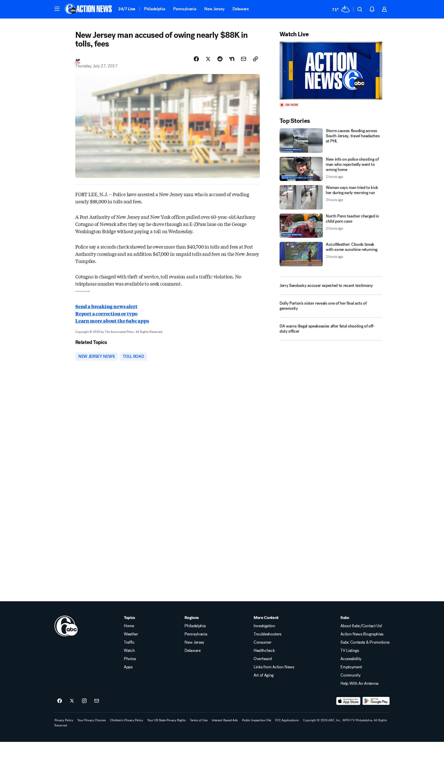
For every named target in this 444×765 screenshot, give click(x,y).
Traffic (129, 642)
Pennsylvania (184, 9)
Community (350, 675)
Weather (131, 634)
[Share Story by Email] (243, 58)
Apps (128, 667)
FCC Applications (287, 720)
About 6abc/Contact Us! (361, 626)
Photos (130, 659)
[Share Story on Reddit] (220, 58)
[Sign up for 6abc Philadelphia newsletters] (96, 701)
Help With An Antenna (359, 683)
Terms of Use (199, 720)
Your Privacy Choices (91, 720)
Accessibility (351, 659)
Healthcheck (264, 651)
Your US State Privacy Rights (166, 720)
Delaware (240, 9)
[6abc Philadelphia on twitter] (72, 701)
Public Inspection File (256, 720)
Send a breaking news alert (106, 306)
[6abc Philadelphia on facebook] (59, 701)
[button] (57, 9)
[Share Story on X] (208, 58)
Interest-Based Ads (225, 720)
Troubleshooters (267, 634)
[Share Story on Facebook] (196, 58)
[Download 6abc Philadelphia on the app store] (348, 701)
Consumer (262, 642)
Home (129, 626)
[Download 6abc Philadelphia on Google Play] (376, 701)
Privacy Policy (63, 720)
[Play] (331, 70)
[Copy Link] (255, 58)
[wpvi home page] (66, 626)
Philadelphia (154, 9)
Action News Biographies (361, 634)
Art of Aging (264, 675)
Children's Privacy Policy (126, 720)
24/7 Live (126, 9)
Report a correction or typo (106, 313)
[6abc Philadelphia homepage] (88, 9)
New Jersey (214, 9)
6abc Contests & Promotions (365, 642)
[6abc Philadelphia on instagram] (84, 701)
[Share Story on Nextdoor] (231, 58)
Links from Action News (274, 667)
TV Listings (349, 651)
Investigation (264, 626)
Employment (351, 667)
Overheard (263, 659)
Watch (129, 651)
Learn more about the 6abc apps (112, 320)
